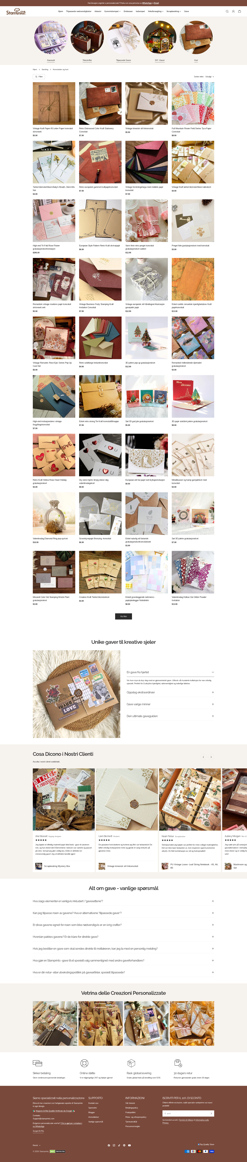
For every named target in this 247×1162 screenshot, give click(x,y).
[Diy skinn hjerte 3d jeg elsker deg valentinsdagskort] (100, 455)
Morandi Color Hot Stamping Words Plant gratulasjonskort (51, 598)
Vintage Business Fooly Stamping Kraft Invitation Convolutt (96, 306)
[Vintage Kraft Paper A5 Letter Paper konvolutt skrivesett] (54, 103)
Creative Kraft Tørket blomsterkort (94, 597)
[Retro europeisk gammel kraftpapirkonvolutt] (100, 162)
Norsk (35, 1145)
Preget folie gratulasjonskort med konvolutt (190, 245)
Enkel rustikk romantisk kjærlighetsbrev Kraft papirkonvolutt (191, 306)
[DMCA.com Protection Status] (57, 1151)
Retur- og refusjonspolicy (135, 1117)
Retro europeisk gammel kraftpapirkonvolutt (98, 187)
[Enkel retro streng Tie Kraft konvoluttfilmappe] (100, 396)
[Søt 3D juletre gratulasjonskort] (193, 513)
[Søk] (227, 11)
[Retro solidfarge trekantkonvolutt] (100, 338)
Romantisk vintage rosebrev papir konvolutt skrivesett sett (52, 306)
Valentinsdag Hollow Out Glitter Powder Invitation (189, 598)
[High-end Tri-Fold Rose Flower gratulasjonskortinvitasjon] (54, 220)
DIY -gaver (160, 60)
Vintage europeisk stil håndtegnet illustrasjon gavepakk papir (145, 306)
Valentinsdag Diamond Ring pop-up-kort (50, 538)
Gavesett (51, 60)
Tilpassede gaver (123, 60)
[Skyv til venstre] (203, 757)
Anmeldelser (93, 1117)
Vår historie (130, 1103)
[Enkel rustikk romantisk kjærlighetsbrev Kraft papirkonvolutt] (193, 279)
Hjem (35, 69)
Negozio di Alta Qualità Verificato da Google (54, 1111)
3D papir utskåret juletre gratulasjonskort (189, 421)
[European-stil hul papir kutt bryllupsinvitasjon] (146, 455)
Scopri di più (38, 1131)
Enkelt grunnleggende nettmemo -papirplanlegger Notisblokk (140, 598)
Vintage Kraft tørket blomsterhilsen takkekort (191, 187)
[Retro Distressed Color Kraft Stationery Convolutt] (100, 103)
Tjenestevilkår (131, 1122)
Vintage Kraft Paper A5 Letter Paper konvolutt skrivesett (53, 130)
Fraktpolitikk (130, 1112)
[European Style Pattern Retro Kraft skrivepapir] (100, 220)
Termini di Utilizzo (186, 1120)
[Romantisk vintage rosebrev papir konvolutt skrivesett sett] (54, 279)
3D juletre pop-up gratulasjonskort (140, 363)
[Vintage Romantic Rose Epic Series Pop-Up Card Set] (54, 338)
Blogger (91, 1112)
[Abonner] (211, 1113)
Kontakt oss (93, 1103)
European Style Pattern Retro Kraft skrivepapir (99, 245)
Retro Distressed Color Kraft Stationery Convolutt (96, 130)
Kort (196, 60)
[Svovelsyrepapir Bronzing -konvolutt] (100, 513)
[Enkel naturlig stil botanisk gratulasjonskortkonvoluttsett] (146, 513)
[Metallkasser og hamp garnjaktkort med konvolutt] (193, 455)
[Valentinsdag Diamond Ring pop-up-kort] (54, 513)
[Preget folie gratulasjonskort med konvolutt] (193, 220)
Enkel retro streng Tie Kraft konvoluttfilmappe (99, 421)
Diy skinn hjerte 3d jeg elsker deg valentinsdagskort (93, 481)
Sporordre (92, 1108)
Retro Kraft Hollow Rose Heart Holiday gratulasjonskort (50, 481)
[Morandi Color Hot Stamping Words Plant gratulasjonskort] (54, 572)
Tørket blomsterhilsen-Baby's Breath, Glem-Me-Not (54, 188)
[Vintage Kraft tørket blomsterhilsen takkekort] (193, 162)
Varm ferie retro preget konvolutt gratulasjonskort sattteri (139, 247)
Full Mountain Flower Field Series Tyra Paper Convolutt (191, 130)
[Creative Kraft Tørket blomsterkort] (100, 572)
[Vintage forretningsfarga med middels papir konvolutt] (146, 162)
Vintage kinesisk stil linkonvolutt (139, 128)
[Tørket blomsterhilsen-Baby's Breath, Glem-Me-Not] (54, 162)
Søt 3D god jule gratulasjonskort (139, 421)
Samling (45, 69)
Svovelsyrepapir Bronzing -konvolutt (95, 538)
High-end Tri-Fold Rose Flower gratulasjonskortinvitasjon (46, 247)
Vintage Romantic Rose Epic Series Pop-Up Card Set (52, 364)
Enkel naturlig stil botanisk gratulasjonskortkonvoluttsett (138, 540)
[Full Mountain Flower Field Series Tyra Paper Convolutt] (193, 103)
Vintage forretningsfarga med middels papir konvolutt (144, 188)
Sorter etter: (199, 76)
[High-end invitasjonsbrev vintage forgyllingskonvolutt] (54, 396)
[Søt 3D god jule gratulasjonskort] (146, 396)
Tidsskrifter (87, 60)
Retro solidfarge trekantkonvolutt (93, 363)
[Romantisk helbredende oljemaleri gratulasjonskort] (193, 338)
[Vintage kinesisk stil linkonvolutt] (146, 103)
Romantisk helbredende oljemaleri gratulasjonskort (187, 364)
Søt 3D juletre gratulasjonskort (185, 538)
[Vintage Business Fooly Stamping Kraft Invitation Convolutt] (100, 279)
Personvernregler (132, 1126)
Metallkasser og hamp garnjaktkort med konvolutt (189, 481)
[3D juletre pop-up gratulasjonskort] (146, 338)
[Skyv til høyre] (211, 757)
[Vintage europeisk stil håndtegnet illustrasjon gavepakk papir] (146, 279)
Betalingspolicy (131, 1108)
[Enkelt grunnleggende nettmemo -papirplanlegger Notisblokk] (146, 572)
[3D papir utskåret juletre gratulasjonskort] (193, 396)
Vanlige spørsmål (95, 1122)
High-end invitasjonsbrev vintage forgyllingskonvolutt (47, 423)
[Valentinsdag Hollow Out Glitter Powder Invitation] (193, 572)
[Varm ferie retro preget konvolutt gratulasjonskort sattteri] (146, 220)
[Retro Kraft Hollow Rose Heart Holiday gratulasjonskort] (54, 455)
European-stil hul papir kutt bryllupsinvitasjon (145, 480)
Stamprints (44, 1151)
